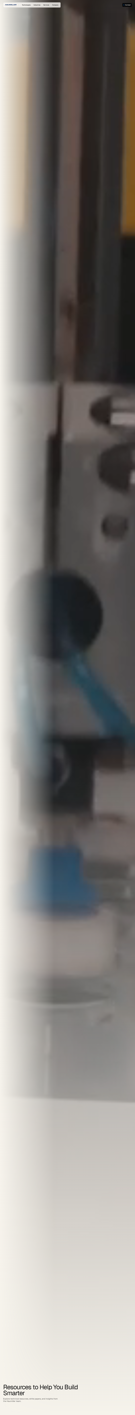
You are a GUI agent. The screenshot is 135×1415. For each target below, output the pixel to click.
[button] (26, 5)
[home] (11, 5)
